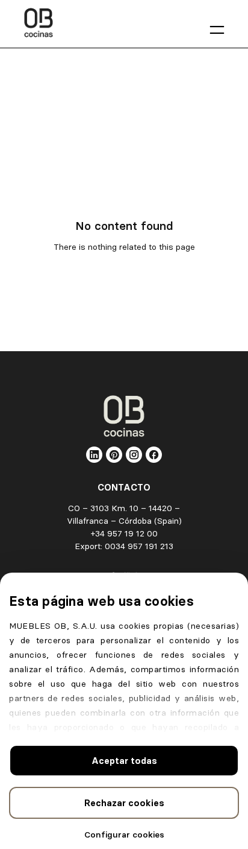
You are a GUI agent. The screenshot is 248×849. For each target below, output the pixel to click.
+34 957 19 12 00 (124, 533)
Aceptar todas (124, 760)
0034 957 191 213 (139, 546)
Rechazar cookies (124, 803)
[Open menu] (217, 29)
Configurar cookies (124, 834)
